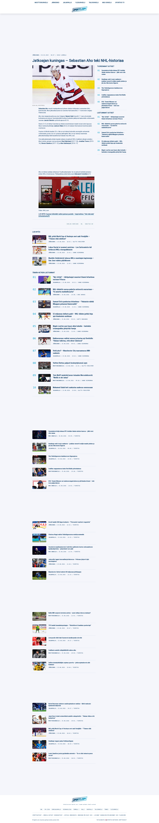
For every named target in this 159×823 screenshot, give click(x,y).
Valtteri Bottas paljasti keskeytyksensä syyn (70, 363)
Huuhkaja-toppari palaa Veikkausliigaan (60, 741)
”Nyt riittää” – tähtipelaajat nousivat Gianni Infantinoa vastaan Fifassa (73, 278)
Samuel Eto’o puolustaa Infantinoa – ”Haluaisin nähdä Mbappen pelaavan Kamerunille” (73, 302)
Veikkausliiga (67, 809)
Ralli (83, 809)
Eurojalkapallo (56, 809)
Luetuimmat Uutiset (105, 113)
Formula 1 (76, 809)
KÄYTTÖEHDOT (123, 820)
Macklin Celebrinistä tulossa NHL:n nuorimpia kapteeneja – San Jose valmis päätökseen (71, 259)
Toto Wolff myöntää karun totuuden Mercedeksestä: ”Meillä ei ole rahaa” (73, 376)
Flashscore (122, 815)
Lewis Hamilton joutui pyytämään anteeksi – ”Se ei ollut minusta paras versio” (70, 754)
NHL (41, 809)
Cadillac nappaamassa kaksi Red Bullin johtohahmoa (64, 469)
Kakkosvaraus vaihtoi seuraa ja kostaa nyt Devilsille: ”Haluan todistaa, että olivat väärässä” (73, 339)
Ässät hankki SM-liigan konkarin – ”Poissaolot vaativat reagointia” (69, 522)
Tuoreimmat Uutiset (105, 66)
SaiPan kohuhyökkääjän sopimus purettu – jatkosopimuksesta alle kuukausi (69, 663)
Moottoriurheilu (41, 2)
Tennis (106, 809)
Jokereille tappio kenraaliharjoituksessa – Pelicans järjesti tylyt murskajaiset (68, 560)
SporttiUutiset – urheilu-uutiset (42, 815)
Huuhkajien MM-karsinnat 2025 (109, 815)
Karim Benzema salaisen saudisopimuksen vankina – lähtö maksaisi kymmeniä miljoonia (69, 705)
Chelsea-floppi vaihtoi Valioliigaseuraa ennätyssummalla (66, 534)
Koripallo (89, 809)
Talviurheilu (94, 2)
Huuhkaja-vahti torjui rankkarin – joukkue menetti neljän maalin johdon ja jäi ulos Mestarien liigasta (71, 445)
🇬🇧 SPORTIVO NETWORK (111, 820)
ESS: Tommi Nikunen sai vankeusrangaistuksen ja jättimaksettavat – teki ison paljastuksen (71, 482)
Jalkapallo (67, 2)
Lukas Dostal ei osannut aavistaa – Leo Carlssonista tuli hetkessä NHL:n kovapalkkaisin (70, 248)
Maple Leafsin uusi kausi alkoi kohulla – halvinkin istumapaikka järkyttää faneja (72, 327)
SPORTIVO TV (119, 2)
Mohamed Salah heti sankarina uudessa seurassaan (73, 387)
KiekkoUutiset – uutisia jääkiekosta (65, 815)
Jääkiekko (55, 2)
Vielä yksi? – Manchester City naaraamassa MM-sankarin (71, 352)
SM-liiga (47, 809)
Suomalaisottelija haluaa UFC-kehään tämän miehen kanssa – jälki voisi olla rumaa (70, 432)
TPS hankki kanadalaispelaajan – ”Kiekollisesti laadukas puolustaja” (69, 625)
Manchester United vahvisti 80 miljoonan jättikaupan (64, 572)
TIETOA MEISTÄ (100, 820)
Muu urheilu (107, 2)
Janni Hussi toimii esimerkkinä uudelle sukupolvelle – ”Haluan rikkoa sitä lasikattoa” (71, 717)
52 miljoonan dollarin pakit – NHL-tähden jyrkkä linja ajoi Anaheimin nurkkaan (73, 315)
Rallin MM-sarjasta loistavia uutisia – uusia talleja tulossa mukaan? (69, 613)
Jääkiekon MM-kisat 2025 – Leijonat (88, 815)
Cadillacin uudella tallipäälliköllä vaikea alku (62, 650)
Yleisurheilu (80, 2)
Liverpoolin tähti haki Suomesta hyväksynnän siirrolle (65, 638)
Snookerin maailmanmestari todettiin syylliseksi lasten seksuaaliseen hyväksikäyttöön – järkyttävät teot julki (70, 548)
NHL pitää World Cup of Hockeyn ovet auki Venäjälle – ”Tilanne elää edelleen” (69, 237)
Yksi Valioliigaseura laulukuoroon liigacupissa (62, 456)
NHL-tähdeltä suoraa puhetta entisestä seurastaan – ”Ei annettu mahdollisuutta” (73, 290)
